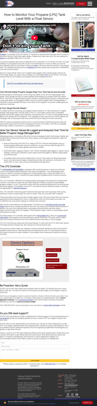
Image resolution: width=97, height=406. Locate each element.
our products (4, 318)
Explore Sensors (52, 260)
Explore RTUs (51, 255)
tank (35, 66)
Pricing (81, 4)
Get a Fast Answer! (83, 128)
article (2, 58)
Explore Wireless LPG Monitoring (54, 266)
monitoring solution (26, 300)
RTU (46, 75)
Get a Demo (83, 50)
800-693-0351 (69, 3)
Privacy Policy (51, 403)
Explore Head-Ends (53, 250)
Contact (61, 3)
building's (31, 67)
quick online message (52, 305)
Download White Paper (83, 95)
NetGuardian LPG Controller (13, 169)
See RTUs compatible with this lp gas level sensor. (25, 83)
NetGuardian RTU (43, 216)
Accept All (87, 402)
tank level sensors (20, 188)
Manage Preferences (74, 402)
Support (48, 3)
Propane (3, 54)
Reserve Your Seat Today (83, 169)
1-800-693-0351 (50, 364)
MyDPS (55, 3)
